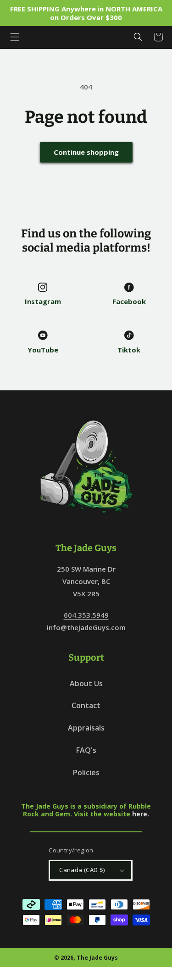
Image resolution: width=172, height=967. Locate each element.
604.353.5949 (86, 615)
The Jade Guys (97, 958)
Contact (86, 705)
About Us (86, 683)
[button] (15, 37)
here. (140, 813)
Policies (86, 772)
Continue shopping (86, 152)
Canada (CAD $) (82, 870)
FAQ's (86, 750)
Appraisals (86, 728)
